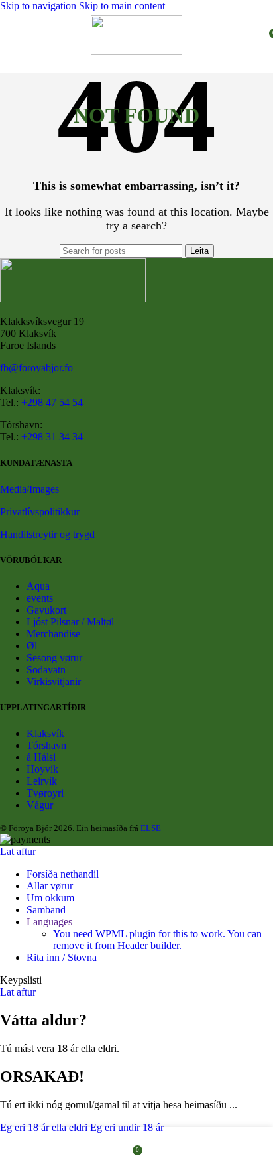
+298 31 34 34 (52, 436)
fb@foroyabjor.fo (36, 367)
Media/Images (29, 489)
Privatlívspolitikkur (40, 511)
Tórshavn (46, 745)
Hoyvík (42, 769)
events (40, 598)
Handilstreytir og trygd (47, 534)
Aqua (38, 586)
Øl (32, 645)
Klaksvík (45, 733)
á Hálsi (41, 757)
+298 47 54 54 (52, 402)
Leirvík (42, 781)
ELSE (150, 828)
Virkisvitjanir (54, 681)
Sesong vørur (54, 657)
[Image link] (73, 298)
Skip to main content (122, 5)
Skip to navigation (39, 5)
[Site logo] (136, 51)
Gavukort (46, 610)
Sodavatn (46, 669)
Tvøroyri (45, 793)
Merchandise (53, 633)
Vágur (40, 805)
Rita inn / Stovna (62, 957)
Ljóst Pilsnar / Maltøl (70, 621)
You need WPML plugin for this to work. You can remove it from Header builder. (157, 939)
